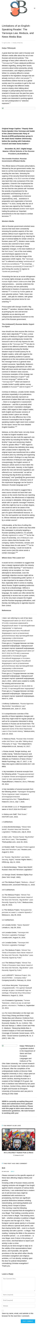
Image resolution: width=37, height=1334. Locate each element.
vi (2, 771)
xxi (3, 920)
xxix (3, 1000)
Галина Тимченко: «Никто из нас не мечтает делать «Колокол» (16, 1003)
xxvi (3, 963)
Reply (12, 1171)
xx (3, 910)
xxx (3, 1013)
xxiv (3, 943)
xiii (3, 847)
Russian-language (9, 379)
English (21, 377)
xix (3, 895)
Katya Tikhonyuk (26, 1046)
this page (9, 1108)
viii (3, 807)
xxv (3, 950)
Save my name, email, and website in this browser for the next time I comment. (17, 1314)
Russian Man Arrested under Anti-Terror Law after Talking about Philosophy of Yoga (17, 741)
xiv (3, 857)
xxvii (3, 975)
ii (2, 704)
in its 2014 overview (21, 178)
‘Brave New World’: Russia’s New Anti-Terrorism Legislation (16, 829)
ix (2, 814)
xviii (3, 890)
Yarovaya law (7, 63)
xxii (3, 925)
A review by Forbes (18, 292)
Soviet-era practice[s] (10, 271)
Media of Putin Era (18, 43)
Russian (14, 387)
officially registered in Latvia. (12, 535)
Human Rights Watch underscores (15, 281)
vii (3, 789)
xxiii (3, 932)
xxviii (4, 985)
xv (3, 867)
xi (2, 827)
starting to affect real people (18, 78)
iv (2, 739)
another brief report (26, 209)
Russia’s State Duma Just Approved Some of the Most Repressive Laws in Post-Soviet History (18, 728)
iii (2, 714)
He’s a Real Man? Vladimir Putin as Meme (18, 1152)
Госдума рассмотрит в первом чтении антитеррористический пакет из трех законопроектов (18, 776)
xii (3, 837)
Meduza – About (28, 882)
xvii (3, 882)
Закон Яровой (23, 925)
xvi (3, 875)
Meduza (31, 331)
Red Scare (9, 251)
